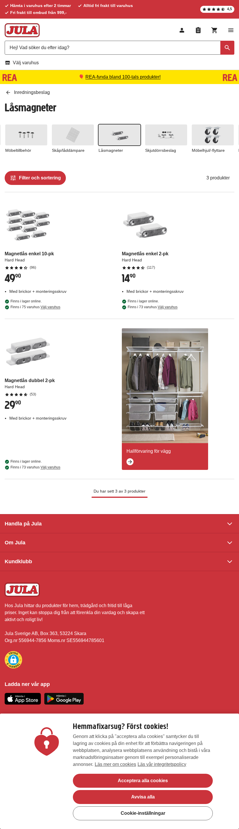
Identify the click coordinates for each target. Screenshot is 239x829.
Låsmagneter (111, 150)
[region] (119, 771)
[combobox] (119, 48)
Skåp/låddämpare (68, 150)
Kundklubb (18, 561)
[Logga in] (182, 30)
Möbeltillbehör (18, 150)
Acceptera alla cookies (143, 780)
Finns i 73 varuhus (153, 307)
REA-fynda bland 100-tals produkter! (123, 76)
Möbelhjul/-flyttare (208, 150)
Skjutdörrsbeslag (160, 150)
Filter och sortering (40, 177)
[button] (13, 659)
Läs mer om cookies (115, 764)
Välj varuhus (26, 62)
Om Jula (15, 542)
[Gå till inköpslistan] (198, 30)
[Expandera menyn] (231, 30)
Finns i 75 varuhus (35, 307)
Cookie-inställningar (143, 813)
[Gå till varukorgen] (215, 30)
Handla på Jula (23, 524)
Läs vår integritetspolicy (162, 764)
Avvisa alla (143, 796)
